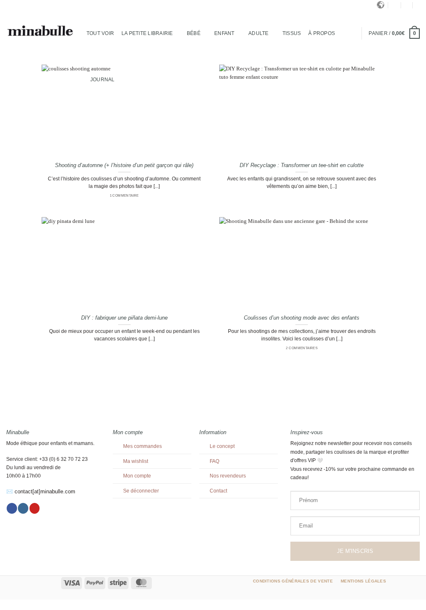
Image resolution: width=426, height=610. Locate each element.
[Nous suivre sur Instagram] (23, 508)
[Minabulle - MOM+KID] (40, 31)
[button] (407, 5)
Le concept (222, 446)
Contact (218, 490)
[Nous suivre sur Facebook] (12, 508)
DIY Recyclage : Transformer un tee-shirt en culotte (302, 165)
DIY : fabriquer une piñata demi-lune (124, 318)
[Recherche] (394, 5)
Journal (102, 79)
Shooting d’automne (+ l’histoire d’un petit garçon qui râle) (124, 165)
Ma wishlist (135, 461)
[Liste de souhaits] (418, 5)
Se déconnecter (141, 490)
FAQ (214, 461)
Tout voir (100, 33)
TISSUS (291, 33)
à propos (321, 33)
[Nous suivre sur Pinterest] (35, 508)
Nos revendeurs (228, 475)
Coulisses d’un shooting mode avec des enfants (301, 318)
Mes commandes (142, 446)
